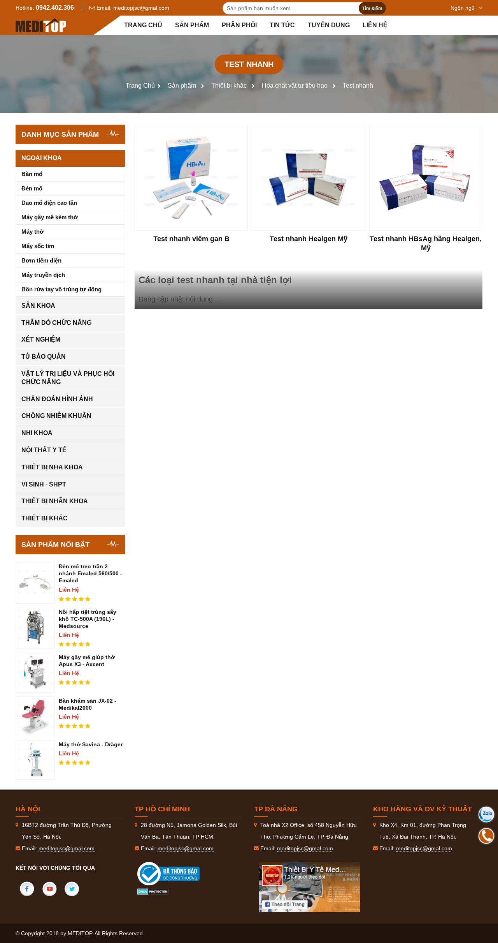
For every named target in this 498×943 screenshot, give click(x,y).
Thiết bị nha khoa (52, 467)
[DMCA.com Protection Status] (152, 891)
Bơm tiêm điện (41, 260)
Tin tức (282, 25)
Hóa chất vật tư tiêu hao (295, 85)
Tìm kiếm (372, 8)
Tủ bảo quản (43, 356)
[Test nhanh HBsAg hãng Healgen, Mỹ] (425, 177)
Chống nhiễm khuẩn (56, 415)
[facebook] (27, 888)
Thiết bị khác (229, 85)
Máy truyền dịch (43, 274)
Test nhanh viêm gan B (191, 239)
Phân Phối (239, 25)
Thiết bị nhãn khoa (54, 501)
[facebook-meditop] (309, 887)
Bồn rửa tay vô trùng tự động (61, 289)
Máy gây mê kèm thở (49, 217)
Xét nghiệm (40, 339)
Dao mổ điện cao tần (49, 202)
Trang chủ (143, 25)
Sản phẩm (192, 25)
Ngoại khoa (41, 158)
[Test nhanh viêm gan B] (191, 177)
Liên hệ (375, 25)
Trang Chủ (140, 85)
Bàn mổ (31, 174)
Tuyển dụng (329, 25)
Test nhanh (358, 85)
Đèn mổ (31, 188)
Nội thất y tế (44, 450)
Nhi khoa (37, 433)
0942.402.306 (55, 7)
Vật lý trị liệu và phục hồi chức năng (67, 377)
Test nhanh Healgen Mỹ (308, 239)
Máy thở (32, 231)
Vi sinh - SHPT (43, 484)
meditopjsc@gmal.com (141, 8)
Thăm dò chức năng (56, 322)
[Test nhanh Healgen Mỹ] (308, 177)
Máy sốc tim (37, 246)
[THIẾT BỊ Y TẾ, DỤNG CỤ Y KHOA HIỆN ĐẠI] (41, 25)
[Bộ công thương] (176, 873)
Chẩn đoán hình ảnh (57, 399)
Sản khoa (38, 305)
